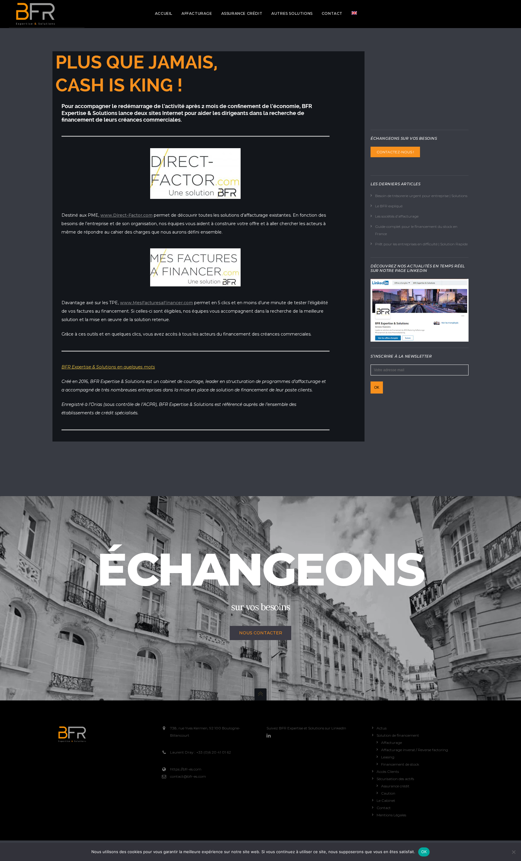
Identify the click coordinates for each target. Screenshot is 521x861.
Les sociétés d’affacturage (396, 216)
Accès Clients (388, 771)
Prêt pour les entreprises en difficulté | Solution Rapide (421, 244)
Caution (388, 793)
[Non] (513, 852)
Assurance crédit (395, 786)
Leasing (387, 757)
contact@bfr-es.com (188, 776)
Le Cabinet (386, 800)
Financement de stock (400, 764)
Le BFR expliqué (389, 206)
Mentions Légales (391, 815)
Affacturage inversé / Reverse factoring (414, 750)
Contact (384, 807)
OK (424, 851)
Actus (382, 728)
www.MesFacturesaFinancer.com (156, 302)
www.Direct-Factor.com (126, 215)
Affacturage (391, 742)
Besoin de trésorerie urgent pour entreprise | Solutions (421, 195)
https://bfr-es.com (185, 769)
